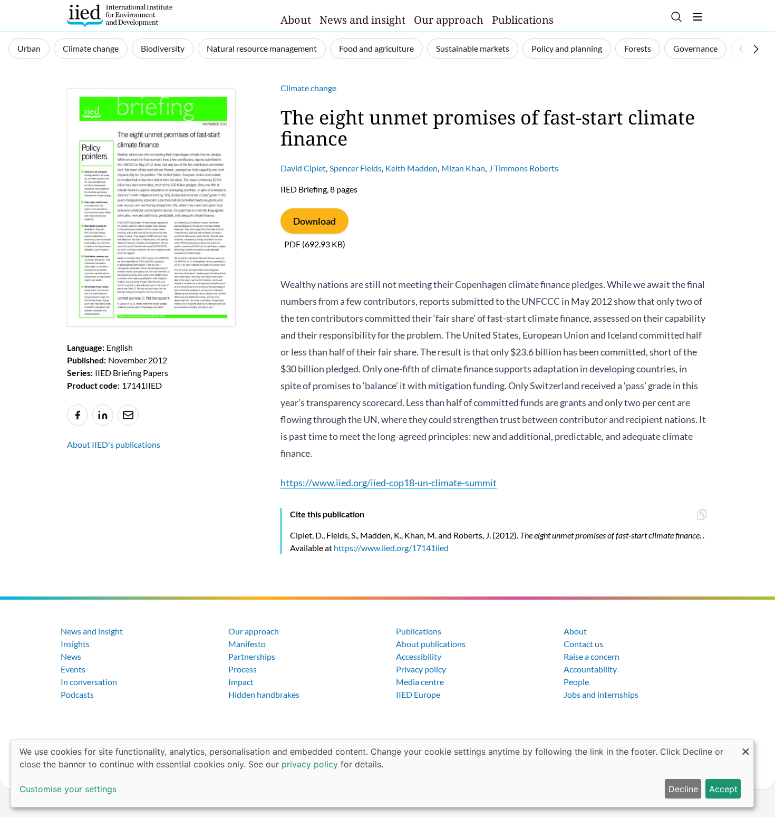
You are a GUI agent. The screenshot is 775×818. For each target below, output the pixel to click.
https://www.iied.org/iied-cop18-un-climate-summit (388, 482)
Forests (637, 48)
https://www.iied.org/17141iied (391, 548)
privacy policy (310, 764)
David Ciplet (303, 168)
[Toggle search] (676, 17)
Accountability (590, 669)
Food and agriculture (376, 48)
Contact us (583, 644)
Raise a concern (591, 656)
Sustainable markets (472, 48)
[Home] (119, 15)
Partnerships (251, 656)
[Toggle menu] (697, 16)
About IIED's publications (113, 444)
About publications (431, 644)
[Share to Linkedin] (102, 415)
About (295, 20)
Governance (695, 48)
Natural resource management (262, 48)
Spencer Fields (356, 168)
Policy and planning (566, 48)
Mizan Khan (463, 168)
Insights (75, 644)
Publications (523, 20)
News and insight (362, 20)
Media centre (420, 682)
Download (314, 221)
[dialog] (382, 773)
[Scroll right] (756, 49)
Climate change (91, 48)
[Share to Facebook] (77, 415)
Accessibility (418, 656)
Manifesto (247, 644)
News (71, 656)
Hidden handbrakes (263, 694)
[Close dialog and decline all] (745, 746)
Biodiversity (163, 48)
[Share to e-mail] (128, 415)
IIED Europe (418, 694)
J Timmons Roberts (523, 168)
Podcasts (77, 694)
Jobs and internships (601, 694)
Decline (683, 789)
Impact (241, 682)
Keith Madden (411, 168)
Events (73, 669)
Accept (723, 789)
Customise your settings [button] (68, 789)
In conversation (89, 682)
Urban (29, 48)
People (576, 682)
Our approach (448, 20)
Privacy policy (421, 669)
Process (242, 669)
